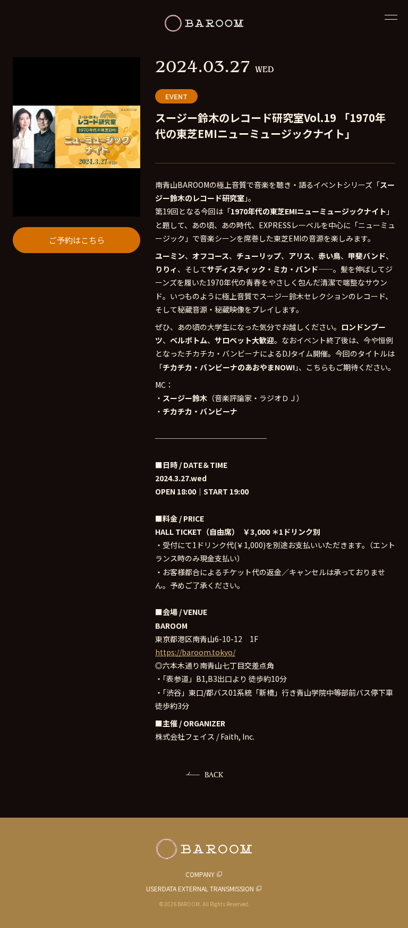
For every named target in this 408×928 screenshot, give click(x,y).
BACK (214, 774)
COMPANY (200, 874)
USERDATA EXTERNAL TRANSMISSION (200, 888)
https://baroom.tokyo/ (195, 652)
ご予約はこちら (77, 240)
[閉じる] (391, 17)
